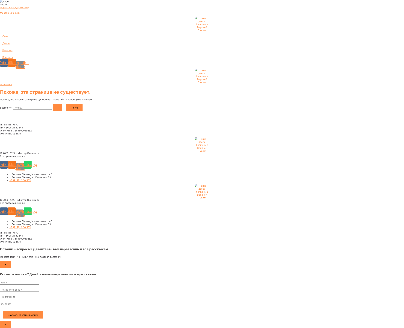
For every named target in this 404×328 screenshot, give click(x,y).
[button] (6, 84)
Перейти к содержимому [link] (14, 7)
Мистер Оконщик (10, 12)
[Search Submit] (57, 107)
